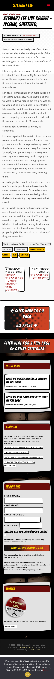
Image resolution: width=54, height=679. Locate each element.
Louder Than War (29, 35)
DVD (14, 255)
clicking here (39, 555)
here (45, 670)
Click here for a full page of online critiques (27, 346)
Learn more (8, 570)
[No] (50, 668)
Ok (27, 674)
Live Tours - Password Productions (24, 457)
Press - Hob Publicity (16, 452)
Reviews (24, 255)
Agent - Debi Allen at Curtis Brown (24, 447)
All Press (25, 325)
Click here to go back (29, 314)
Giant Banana (34, 650)
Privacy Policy (16, 557)
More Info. (10, 626)
